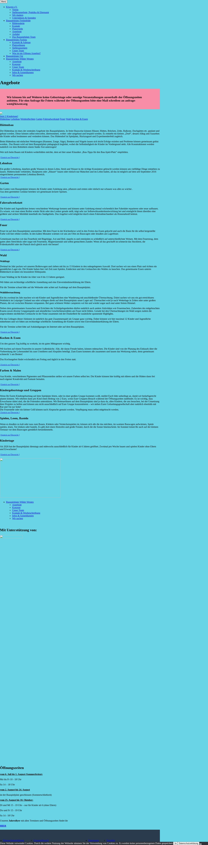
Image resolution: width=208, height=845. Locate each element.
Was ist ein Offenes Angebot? (26, 53)
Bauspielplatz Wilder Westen (20, 59)
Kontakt (16, 26)
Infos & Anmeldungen (23, 72)
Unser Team (18, 50)
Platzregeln (17, 28)
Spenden (111, 840)
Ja (175, 843)
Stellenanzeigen (19, 48)
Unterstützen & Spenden (24, 18)
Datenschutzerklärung (13, 840)
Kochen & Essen (80, 119)
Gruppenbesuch (41, 840)
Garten (39, 119)
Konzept (16, 64)
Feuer (62, 119)
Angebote (17, 31)
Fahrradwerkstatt (51, 119)
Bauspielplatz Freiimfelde (18, 20)
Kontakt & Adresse (21, 42)
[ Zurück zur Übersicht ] (9, 157)
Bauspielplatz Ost (14, 56)
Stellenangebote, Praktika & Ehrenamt (30, 12)
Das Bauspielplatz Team (23, 37)
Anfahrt (16, 34)
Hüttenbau (5, 119)
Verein (15, 9)
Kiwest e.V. (11, 7)
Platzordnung (18, 45)
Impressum (93, 840)
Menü (3, 1)
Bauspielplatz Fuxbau (16, 39)
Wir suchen (17, 75)
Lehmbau (15, 119)
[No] (200, 844)
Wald (68, 119)
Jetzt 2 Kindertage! (9, 116)
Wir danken (17, 15)
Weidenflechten (27, 119)
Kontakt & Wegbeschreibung (26, 69)
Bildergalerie (18, 23)
